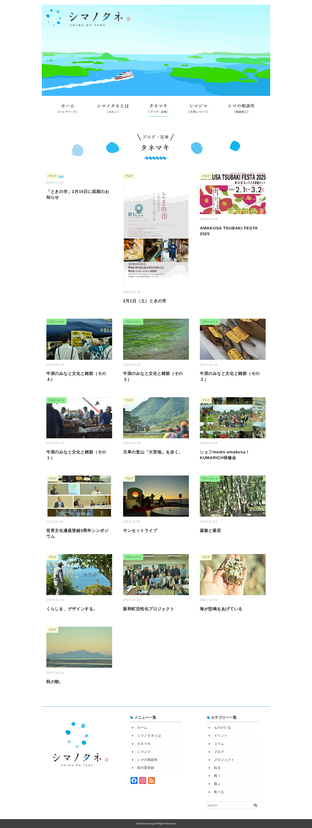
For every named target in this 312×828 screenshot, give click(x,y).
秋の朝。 (54, 681)
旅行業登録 (156, 122)
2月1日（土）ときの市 (145, 301)
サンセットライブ (140, 530)
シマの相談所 (241, 110)
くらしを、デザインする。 (72, 609)
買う (217, 776)
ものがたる (222, 727)
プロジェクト (224, 760)
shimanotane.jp (146, 823)
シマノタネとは (113, 110)
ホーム (67, 110)
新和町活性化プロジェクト (149, 609)
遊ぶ (217, 784)
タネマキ (158, 110)
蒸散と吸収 (210, 530)
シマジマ (198, 110)
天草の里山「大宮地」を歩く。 (153, 452)
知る (217, 768)
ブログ (219, 752)
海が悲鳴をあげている (221, 609)
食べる (219, 792)
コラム (219, 744)
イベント (220, 735)
